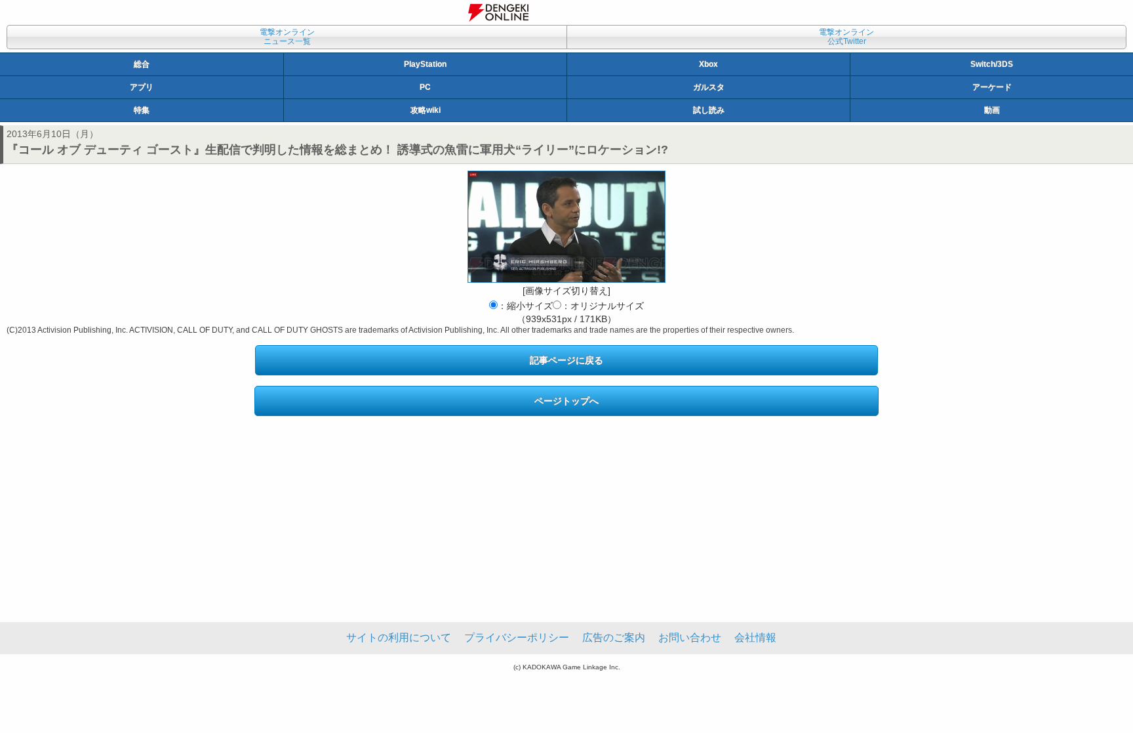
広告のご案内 (613, 637)
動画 (992, 110)
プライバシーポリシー (516, 637)
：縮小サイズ (525, 306)
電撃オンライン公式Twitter (846, 37)
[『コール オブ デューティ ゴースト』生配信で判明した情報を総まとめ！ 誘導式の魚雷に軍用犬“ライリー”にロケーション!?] (566, 227)
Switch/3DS (991, 64)
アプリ (141, 87)
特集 (141, 110)
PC (425, 87)
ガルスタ (709, 87)
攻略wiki (425, 110)
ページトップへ (566, 401)
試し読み (709, 110)
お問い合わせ (689, 637)
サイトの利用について (398, 637)
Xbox (708, 64)
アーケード (992, 87)
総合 (141, 64)
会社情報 (755, 637)
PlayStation (425, 64)
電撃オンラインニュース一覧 (287, 37)
